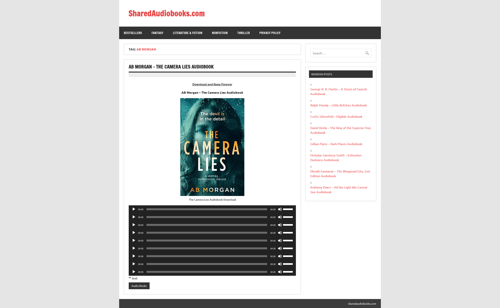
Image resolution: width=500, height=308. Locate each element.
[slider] (288, 208)
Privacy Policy (269, 33)
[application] (212, 209)
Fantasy (157, 33)
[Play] (134, 209)
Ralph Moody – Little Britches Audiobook (338, 105)
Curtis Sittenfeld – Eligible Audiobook (336, 116)
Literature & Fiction (187, 33)
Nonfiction (220, 33)
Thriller (243, 33)
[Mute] (280, 209)
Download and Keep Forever (212, 84)
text (135, 278)
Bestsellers (133, 33)
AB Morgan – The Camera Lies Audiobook (171, 66)
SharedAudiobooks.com (167, 13)
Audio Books (139, 285)
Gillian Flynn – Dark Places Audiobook (336, 144)
